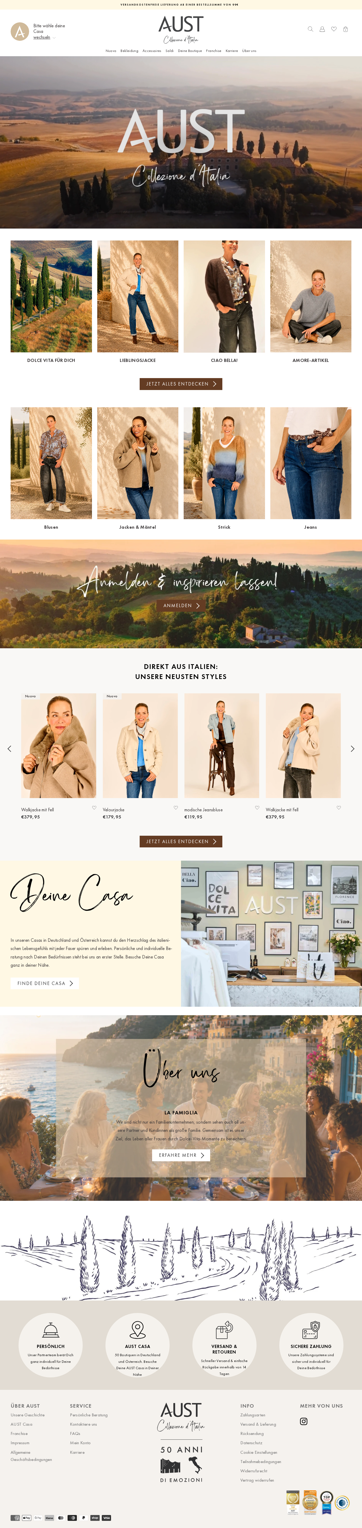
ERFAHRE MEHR (178, 1155)
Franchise (213, 51)
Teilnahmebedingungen (260, 1461)
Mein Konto (80, 1442)
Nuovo (111, 51)
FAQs (75, 1433)
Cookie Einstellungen (258, 1452)
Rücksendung (252, 1433)
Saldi (170, 51)
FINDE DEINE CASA (41, 983)
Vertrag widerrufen (257, 1480)
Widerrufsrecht (253, 1470)
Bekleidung (129, 51)
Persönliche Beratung (89, 1414)
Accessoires (152, 51)
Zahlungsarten (252, 1414)
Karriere (232, 51)
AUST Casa (21, 1424)
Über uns (249, 51)
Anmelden (178, 605)
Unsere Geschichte (28, 1414)
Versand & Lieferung (258, 1424)
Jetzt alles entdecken (178, 384)
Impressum (20, 1442)
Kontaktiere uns (83, 1424)
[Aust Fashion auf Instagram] (305, 1421)
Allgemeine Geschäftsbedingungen (31, 1456)
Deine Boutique (190, 51)
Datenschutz (251, 1442)
